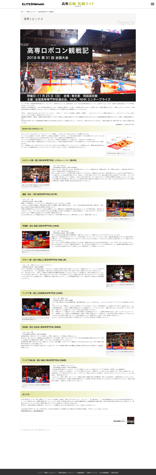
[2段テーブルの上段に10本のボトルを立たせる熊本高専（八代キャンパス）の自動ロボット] (36, 182)
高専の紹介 (115, 473)
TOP (22, 11)
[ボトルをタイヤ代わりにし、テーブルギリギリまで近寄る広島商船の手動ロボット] (36, 315)
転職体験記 (80, 473)
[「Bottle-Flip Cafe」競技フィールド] (120, 150)
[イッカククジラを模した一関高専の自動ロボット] (120, 216)
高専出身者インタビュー (67, 473)
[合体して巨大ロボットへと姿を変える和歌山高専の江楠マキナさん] (120, 282)
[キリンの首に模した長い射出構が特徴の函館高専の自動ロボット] (36, 248)
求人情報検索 (104, 473)
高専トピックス (31, 11)
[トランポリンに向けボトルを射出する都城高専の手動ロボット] (36, 382)
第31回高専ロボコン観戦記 (46, 11)
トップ (39, 473)
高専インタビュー (50, 473)
